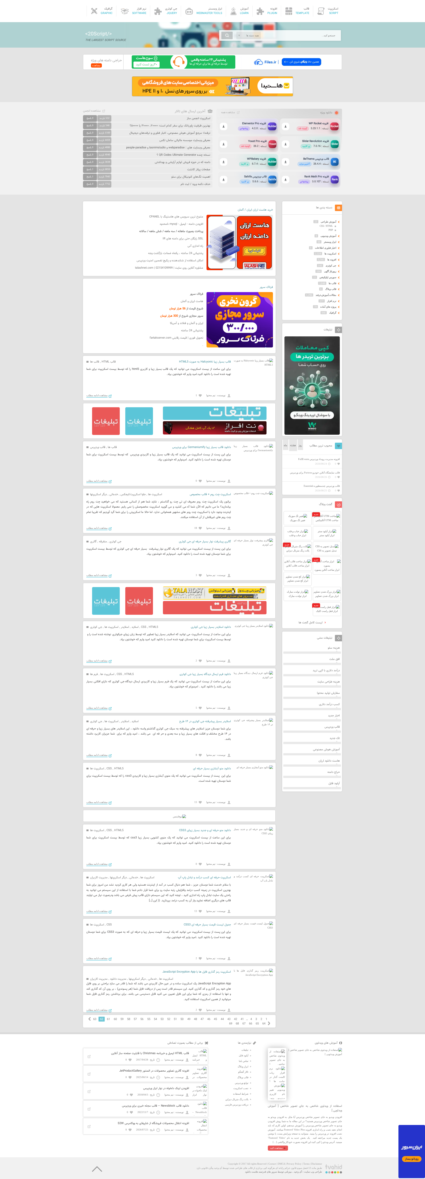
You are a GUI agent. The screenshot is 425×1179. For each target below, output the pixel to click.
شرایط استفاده (240, 1093)
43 (228, 1019)
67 (243, 1024)
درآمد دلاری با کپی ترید (326, 670)
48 (195, 1019)
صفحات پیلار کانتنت (198, 169)
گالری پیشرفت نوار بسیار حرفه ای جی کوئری (205, 541)
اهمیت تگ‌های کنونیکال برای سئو (190, 177)
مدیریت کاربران (99, 877)
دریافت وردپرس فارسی (236, 1104)
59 (122, 1019)
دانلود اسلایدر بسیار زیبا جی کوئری (211, 627)
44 (222, 1019)
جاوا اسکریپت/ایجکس (133, 494)
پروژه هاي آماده (328, 306)
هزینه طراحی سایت (328, 682)
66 (250, 1024)
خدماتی (113, 494)
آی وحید (298, 1171)
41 (242, 1019)
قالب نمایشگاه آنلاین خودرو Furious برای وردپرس (315, 472)
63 (94, 1019)
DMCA (281, 1163)
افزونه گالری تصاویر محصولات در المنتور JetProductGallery (154, 1071)
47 (202, 1019)
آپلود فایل (334, 783)
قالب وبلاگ (330, 289)
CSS (143, 627)
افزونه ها (331, 259)
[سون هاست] (183, 67)
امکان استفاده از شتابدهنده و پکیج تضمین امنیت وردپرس (170, 260)
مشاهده (96, 65)
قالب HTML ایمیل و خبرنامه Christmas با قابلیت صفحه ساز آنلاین (150, 1053)
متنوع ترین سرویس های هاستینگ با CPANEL (176, 217)
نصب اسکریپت (240, 1088)
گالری (93, 541)
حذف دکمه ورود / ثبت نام (195, 184)
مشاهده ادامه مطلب (97, 395)
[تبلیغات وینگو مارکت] (312, 433)
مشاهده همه (228, 112)
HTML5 (153, 627)
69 (230, 1024)
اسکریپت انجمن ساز (198, 118)
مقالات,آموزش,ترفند (326, 295)
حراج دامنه (333, 772)
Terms (306, 1163)
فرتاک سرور (266, 287)
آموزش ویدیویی (328, 236)
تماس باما (243, 1061)
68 (237, 1024)
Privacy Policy (294, 1163)
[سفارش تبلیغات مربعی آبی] (139, 434)
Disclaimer (316, 1163)
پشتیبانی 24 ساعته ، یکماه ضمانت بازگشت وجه (175, 253)
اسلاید (135, 627)
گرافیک (332, 312)
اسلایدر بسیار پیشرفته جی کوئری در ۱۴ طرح (205, 721)
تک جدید (335, 738)
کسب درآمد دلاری (329, 704)
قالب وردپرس (97, 447)
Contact (272, 1163)
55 (148, 1019)
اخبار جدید (334, 716)
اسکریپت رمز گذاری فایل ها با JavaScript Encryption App (196, 972)
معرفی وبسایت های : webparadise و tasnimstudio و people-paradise (168, 147)
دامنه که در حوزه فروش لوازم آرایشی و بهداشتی (182, 162)
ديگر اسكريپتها (98, 494)
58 (128, 1019)
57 (135, 1019)
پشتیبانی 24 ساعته (192, 330)
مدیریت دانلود (118, 979)
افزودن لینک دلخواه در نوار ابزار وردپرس (166, 1088)
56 (141, 1019)
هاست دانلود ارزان (329, 761)
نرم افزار (331, 301)
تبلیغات (244, 1050)
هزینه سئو (334, 648)
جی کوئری (115, 541)
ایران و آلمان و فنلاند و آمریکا (186, 323)
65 (257, 1024)
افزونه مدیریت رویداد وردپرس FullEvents (319, 459)
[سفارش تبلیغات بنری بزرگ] (215, 419)
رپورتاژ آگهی (330, 271)
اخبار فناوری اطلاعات (325, 247)
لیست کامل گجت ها (311, 623)
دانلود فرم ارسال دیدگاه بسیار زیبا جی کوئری (205, 674)
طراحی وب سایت (313, 1171)
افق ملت (334, 659)
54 (155, 1019)
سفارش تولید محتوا (328, 693)
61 (108, 1019)
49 (188, 1019)
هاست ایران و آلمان (192, 301)
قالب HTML (109, 362)
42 (235, 1019)
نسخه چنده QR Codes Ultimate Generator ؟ (183, 155)
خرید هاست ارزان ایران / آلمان (255, 210)
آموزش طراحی (328, 221)
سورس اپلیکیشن (327, 277)
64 (263, 1024)
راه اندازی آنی (195, 246)
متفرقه (103, 541)
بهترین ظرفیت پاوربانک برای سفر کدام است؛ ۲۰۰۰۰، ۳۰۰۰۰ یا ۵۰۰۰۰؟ (170, 126)
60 (115, 1019)
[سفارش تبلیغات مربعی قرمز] (106, 434)
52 (168, 1019)
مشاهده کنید (276, 1148)
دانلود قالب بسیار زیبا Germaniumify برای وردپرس (201, 447)
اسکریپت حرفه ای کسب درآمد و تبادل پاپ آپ (204, 877)
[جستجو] (227, 35)
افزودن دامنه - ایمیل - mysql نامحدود (181, 224)
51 (175, 1019)
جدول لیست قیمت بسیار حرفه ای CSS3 (207, 925)
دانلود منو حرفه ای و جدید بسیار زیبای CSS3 (205, 830)
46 (208, 1019)
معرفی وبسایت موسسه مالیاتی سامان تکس (184, 140)
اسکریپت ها (155, 494)
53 (162, 1019)
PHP (330, 230)
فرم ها (94, 674)
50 (182, 1019)
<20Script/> (98, 34)
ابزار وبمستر (330, 241)
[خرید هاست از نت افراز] (215, 433)
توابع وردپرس (241, 1083)
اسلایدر (125, 627)
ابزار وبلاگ (243, 1066)
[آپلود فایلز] (287, 67)
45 (215, 1019)
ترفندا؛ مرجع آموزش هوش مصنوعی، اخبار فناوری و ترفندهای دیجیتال (169, 133)
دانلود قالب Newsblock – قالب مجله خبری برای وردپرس (155, 1106)
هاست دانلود (251, 1171)
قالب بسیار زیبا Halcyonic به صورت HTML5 (205, 362)
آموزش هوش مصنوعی (326, 749)
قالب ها (94, 362)
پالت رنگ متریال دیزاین (236, 1099)
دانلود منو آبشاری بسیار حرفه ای (212, 768)
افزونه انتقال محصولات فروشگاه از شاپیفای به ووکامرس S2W (153, 1123)
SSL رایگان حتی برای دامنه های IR (183, 239)
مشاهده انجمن (92, 111)
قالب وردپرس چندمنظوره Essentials (322, 486)
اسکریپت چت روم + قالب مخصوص (210, 494)
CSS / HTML (326, 226)
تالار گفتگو (243, 1071)
